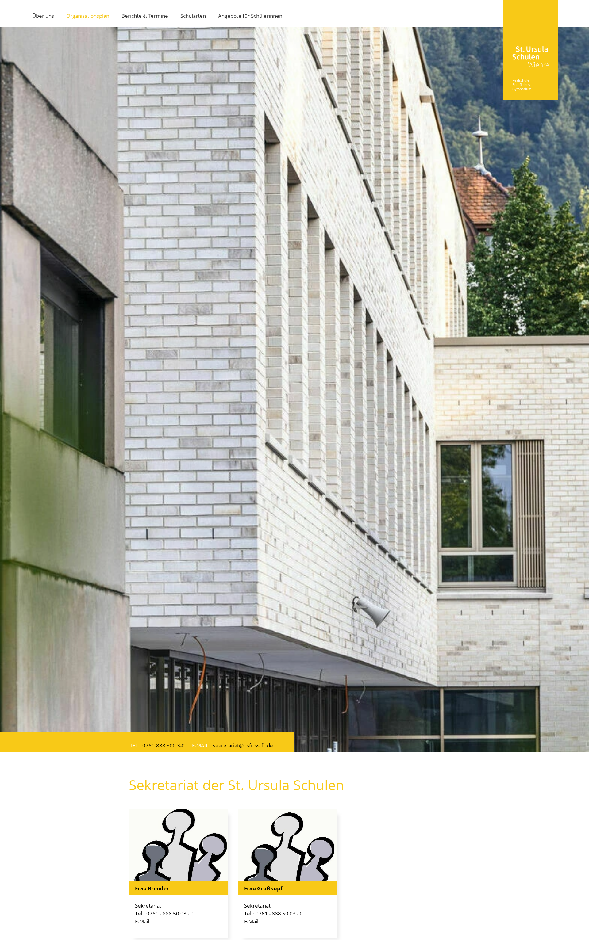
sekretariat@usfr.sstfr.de (243, 745)
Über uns (43, 15)
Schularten (193, 15)
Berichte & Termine (144, 15)
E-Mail (142, 921)
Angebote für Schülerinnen (250, 15)
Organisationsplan (87, 15)
